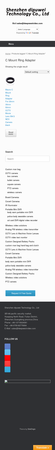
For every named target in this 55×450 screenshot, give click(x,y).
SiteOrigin (31, 429)
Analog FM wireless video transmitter (21, 229)
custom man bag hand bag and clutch (22, 245)
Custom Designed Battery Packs (19, 241)
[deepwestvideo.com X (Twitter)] (7, 352)
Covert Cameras (12, 201)
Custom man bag (12, 169)
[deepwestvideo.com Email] (7, 369)
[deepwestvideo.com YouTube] (7, 364)
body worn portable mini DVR (20, 212)
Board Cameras (12, 197)
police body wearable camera (20, 216)
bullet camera (13, 180)
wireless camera (14, 192)
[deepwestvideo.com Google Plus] (7, 358)
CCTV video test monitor (16, 237)
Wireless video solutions (16, 225)
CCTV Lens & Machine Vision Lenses (22, 233)
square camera (13, 184)
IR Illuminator (11, 205)
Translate (35, 33)
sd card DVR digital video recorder (22, 220)
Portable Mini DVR (13, 209)
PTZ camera (12, 188)
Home (7, 53)
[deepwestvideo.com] (27, 12)
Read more (11, 133)
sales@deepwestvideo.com (30, 23)
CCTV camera (11, 173)
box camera (12, 176)
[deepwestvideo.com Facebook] (7, 346)
